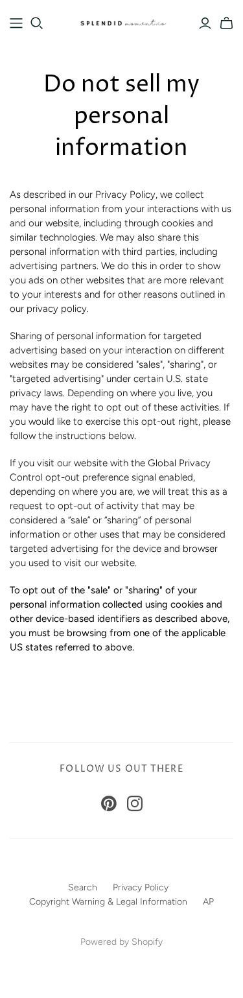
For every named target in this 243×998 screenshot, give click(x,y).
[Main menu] (16, 23)
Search (82, 887)
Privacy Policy (140, 887)
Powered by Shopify (121, 941)
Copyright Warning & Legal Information (108, 901)
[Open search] (36, 23)
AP (208, 901)
